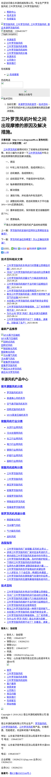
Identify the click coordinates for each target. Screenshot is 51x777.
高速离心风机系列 (16, 398)
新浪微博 (32, 248)
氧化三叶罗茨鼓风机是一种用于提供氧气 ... (28, 608)
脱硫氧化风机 (8, 352)
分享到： (7, 248)
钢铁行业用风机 (15, 450)
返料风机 (11, 536)
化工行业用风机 (15, 438)
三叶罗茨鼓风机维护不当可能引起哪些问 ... (28, 602)
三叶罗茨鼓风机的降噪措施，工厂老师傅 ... (28, 615)
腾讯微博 (43, 248)
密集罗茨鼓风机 (9, 365)
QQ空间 (23, 248)
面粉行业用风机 (15, 461)
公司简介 (11, 60)
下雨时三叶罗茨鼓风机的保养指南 (24, 562)
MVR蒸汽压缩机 (9, 338)
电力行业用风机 (15, 444)
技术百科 (43, 104)
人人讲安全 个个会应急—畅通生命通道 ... (27, 572)
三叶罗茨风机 (10, 149)
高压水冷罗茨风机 (10, 372)
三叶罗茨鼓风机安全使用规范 (21, 291)
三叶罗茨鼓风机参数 (17, 46)
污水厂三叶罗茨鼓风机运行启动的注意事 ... (28, 595)
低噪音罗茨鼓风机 (16, 507)
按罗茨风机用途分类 (13, 513)
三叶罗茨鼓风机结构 (17, 50)
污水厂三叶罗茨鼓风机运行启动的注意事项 (28, 272)
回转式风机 (6, 345)
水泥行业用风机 (15, 427)
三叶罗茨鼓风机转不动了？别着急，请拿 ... (28, 622)
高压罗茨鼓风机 (15, 485)
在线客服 (14, 74)
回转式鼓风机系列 (16, 409)
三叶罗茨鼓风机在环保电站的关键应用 (26, 569)
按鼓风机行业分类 (12, 421)
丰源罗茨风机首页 (27, 104)
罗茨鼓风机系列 (15, 392)
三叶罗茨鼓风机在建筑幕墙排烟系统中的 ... (28, 579)
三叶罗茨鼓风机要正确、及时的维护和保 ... (28, 559)
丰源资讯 (11, 56)
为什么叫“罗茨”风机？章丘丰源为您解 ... (27, 619)
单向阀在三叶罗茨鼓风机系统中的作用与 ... (28, 555)
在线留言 (11, 19)
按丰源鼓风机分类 (12, 386)
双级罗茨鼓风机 (15, 496)
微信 (15, 248)
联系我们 (11, 63)
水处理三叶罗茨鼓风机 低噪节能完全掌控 (27, 301)
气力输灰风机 (13, 531)
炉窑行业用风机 (15, 455)
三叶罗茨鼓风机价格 (17, 53)
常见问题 (11, 694)
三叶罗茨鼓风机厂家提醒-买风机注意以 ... (27, 549)
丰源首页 (11, 39)
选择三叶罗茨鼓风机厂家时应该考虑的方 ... (28, 552)
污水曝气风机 (8, 359)
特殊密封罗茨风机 (16, 501)
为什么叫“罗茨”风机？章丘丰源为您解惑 (27, 313)
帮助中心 (11, 12)
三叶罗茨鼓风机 (15, 43)
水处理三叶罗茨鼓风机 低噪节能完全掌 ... (27, 612)
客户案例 (11, 683)
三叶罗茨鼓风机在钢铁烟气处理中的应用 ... (28, 576)
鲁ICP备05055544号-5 (20, 773)
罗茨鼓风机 (40, 723)
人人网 (6, 252)
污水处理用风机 (15, 433)
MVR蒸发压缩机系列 (17, 415)
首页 (9, 670)
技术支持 (11, 15)
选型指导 (6, 542)
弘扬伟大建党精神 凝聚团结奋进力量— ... (27, 566)
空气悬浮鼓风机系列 (17, 404)
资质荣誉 (11, 687)
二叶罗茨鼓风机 (15, 479)
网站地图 (11, 704)
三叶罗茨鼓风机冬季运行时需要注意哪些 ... (28, 592)
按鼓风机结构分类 (12, 467)
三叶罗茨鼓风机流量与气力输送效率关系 (27, 278)
